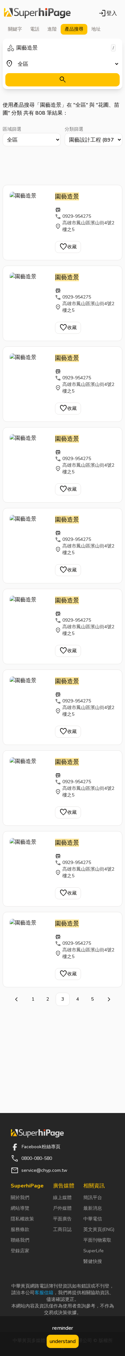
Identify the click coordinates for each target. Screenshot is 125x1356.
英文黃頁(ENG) (98, 1229)
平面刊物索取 (97, 1240)
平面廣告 (62, 1219)
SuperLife (93, 1251)
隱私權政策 (22, 1219)
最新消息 (92, 1208)
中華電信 (92, 1219)
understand (63, 1341)
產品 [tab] (74, 29)
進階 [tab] (52, 29)
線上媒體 (62, 1197)
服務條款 (20, 1229)
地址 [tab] (96, 29)
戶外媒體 (62, 1208)
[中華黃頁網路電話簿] (37, 13)
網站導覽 (20, 1208)
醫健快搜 (92, 1261)
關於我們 (20, 1197)
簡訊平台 (92, 1197)
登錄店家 (20, 1251)
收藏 (68, 247)
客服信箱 (44, 1293)
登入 (107, 13)
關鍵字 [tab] (15, 29)
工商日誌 (62, 1229)
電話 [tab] (34, 29)
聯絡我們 (20, 1240)
